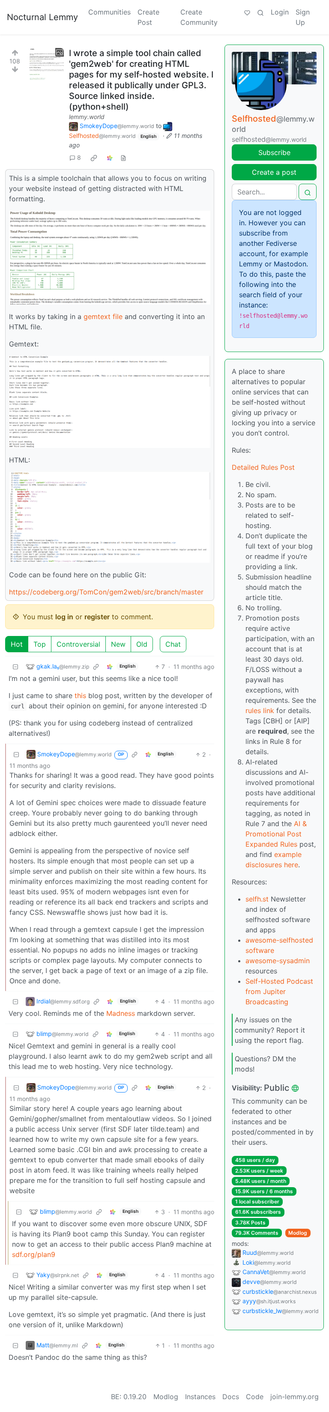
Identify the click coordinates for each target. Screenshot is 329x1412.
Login (280, 12)
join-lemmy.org (294, 1396)
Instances (200, 1396)
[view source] (123, 157)
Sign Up (303, 17)
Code (254, 1396)
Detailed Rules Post (263, 467)
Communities (109, 12)
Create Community (199, 17)
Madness (120, 1013)
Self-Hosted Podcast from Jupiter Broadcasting (279, 991)
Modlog (297, 1233)
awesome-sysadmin (277, 960)
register (97, 616)
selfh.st (257, 899)
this (80, 695)
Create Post (148, 17)
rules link (259, 710)
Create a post (274, 172)
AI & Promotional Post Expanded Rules (276, 833)
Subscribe (274, 152)
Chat (173, 644)
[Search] (260, 12)
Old (141, 644)
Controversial (78, 644)
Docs (230, 1396)
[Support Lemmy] (247, 12)
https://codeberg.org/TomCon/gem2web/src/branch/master (106, 592)
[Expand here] (47, 65)
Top (39, 644)
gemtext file (103, 316)
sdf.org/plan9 (33, 1254)
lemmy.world (87, 116)
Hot (17, 644)
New (118, 644)
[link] (94, 157)
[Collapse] (15, 666)
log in (64, 616)
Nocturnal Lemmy (42, 17)
